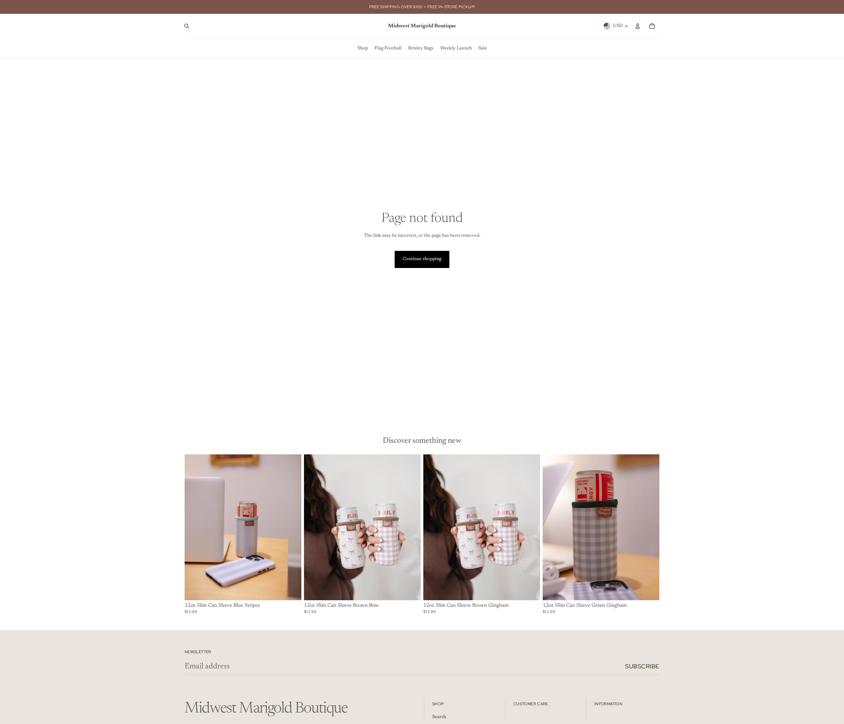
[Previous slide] (314, 527)
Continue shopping (422, 259)
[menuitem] (362, 48)
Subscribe (642, 666)
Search (439, 717)
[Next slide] (411, 527)
